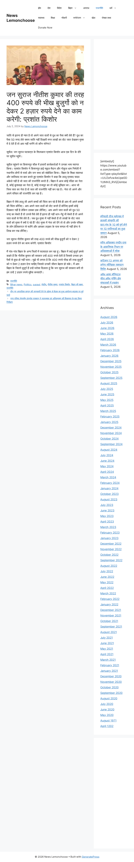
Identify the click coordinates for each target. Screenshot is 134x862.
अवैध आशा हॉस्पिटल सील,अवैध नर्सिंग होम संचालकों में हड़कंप (110, 278)
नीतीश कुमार (53, 284)
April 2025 (107, 405)
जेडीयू (43, 284)
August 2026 (108, 317)
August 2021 (108, 632)
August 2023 (108, 499)
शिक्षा (53, 17)
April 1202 (106, 726)
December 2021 (110, 610)
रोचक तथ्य (106, 17)
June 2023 (107, 510)
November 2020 (111, 681)
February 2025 (109, 416)
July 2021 (106, 637)
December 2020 (111, 676)
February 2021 (109, 665)
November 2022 (111, 549)
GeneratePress (90, 856)
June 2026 (107, 328)
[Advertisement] (113, 94)
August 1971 (108, 720)
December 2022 (110, 543)
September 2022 (111, 560)
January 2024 (109, 488)
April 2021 (106, 654)
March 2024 (108, 477)
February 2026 (110, 350)
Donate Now (45, 27)
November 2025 (111, 366)
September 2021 (111, 626)
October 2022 (109, 554)
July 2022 (106, 571)
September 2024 (111, 444)
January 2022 (109, 604)
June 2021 (107, 643)
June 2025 (107, 394)
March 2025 (108, 411)
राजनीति (99, 8)
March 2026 (108, 344)
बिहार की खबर (77, 284)
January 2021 (109, 670)
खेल (93, 17)
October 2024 (109, 438)
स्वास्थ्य (41, 17)
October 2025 (109, 372)
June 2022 (107, 576)
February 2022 (109, 599)
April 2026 (107, 339)
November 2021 (110, 615)
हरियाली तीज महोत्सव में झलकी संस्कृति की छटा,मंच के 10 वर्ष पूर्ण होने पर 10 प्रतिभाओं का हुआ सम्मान (113, 225)
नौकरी (64, 17)
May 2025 (106, 400)
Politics (28, 284)
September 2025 (111, 377)
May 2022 (106, 582)
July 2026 (106, 322)
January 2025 (109, 422)
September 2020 (111, 693)
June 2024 (107, 460)
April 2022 (107, 588)
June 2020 (107, 709)
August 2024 (108, 449)
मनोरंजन (77, 17)
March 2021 (108, 659)
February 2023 (110, 532)
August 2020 (108, 698)
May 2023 (107, 516)
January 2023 (109, 538)
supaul (36, 284)
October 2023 (109, 494)
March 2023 (108, 527)
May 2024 (107, 466)
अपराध (86, 8)
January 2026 (109, 355)
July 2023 (106, 505)
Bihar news (16, 284)
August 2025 (108, 383)
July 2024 (106, 455)
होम (39, 8)
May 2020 (107, 715)
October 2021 (109, 621)
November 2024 (111, 433)
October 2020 (109, 687)
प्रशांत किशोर (64, 284)
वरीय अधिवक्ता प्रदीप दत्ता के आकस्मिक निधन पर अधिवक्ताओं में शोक (113, 246)
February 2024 (110, 482)
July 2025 (106, 389)
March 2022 (108, 593)
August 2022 (108, 565)
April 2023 (107, 521)
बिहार (70, 8)
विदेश (59, 8)
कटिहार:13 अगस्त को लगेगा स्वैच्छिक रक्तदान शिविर (112, 265)
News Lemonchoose (21, 18)
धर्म (110, 8)
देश (49, 8)
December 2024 (111, 427)
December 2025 (110, 361)
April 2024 (107, 471)
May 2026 (107, 333)
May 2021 (106, 648)
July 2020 (106, 704)
